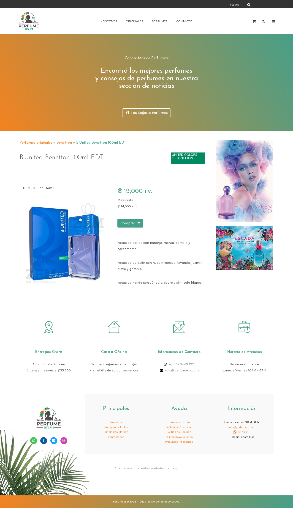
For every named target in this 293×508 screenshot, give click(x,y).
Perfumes (159, 21)
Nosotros (108, 21)
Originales (134, 21)
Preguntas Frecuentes (179, 441)
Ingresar (235, 4)
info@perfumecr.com (182, 370)
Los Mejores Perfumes (148, 112)
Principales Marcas (116, 432)
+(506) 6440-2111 (182, 364)
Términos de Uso (179, 422)
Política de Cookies (179, 432)
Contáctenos (116, 437)
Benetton (64, 143)
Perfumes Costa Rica (189, 4)
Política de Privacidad (179, 427)
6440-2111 (244, 432)
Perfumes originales (35, 143)
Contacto (184, 21)
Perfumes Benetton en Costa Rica (173, 140)
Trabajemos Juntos (116, 427)
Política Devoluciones (179, 437)
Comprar (128, 223)
